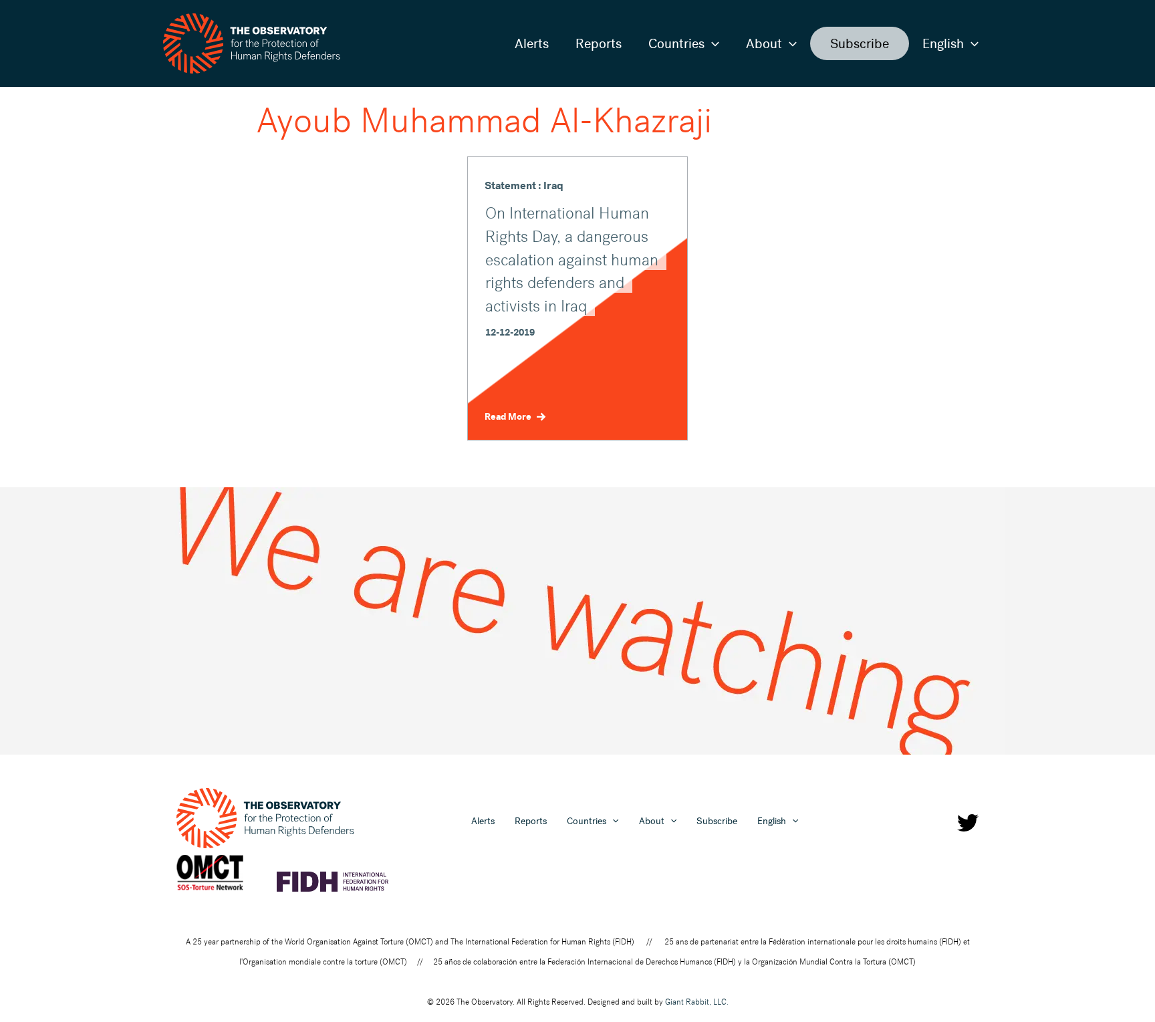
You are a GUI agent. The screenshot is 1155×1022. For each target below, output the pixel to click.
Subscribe (859, 43)
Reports (598, 43)
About (764, 43)
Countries (676, 43)
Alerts (532, 43)
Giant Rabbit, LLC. (697, 1002)
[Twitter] (968, 823)
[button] (711, 43)
